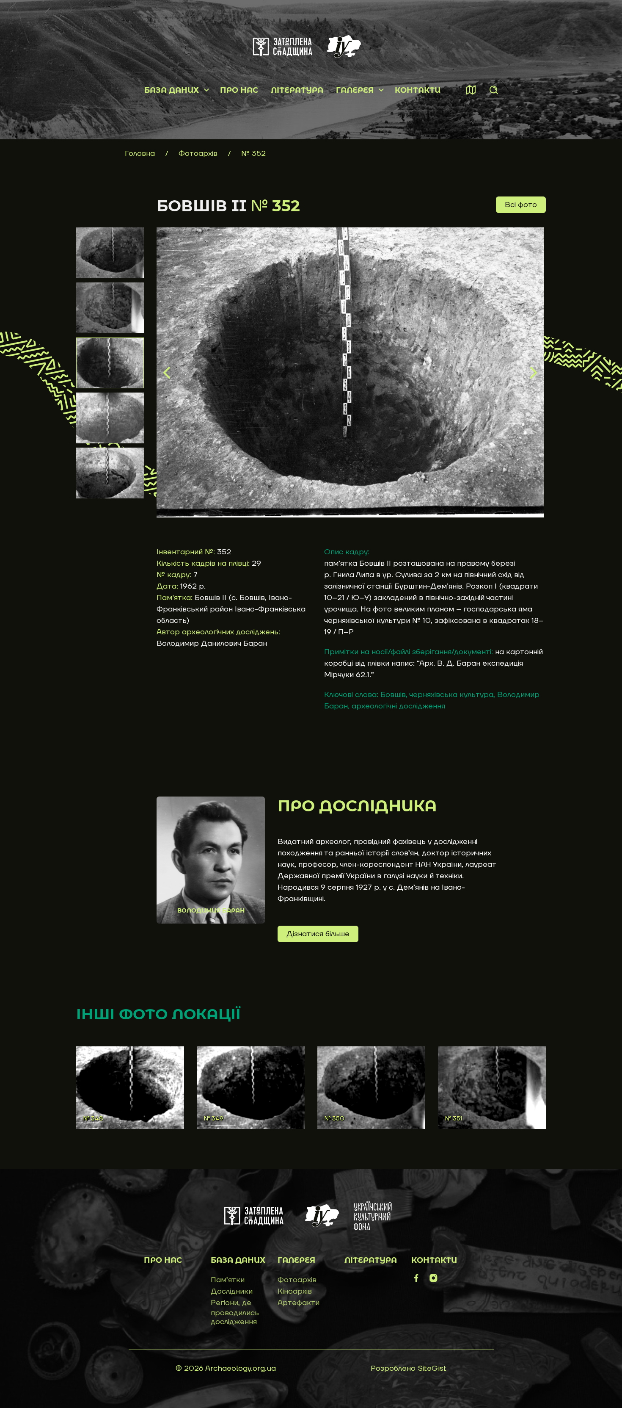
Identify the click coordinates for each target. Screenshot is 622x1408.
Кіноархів (295, 1291)
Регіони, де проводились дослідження (235, 1312)
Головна (140, 153)
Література (297, 90)
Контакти (417, 90)
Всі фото (521, 205)
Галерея (355, 90)
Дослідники (232, 1291)
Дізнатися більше (318, 934)
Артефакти (298, 1303)
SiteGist (432, 1368)
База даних (171, 90)
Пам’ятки (228, 1280)
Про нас (239, 90)
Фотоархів (199, 153)
